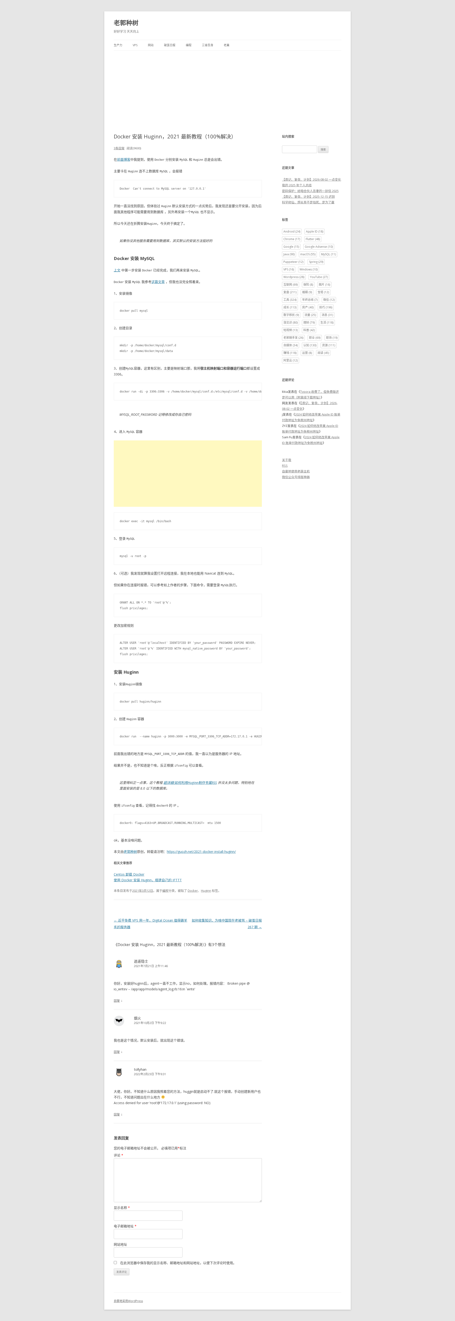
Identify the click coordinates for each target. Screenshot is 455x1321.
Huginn (206, 890)
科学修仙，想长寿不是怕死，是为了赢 (308, 202)
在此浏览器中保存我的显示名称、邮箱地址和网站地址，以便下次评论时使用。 (178, 1263)
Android (291, 231)
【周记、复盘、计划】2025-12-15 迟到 (308, 196)
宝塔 (323, 292)
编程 (188, 45)
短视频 (290, 330)
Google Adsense (319, 247)
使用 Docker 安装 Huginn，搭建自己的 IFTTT (148, 880)
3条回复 (119, 148)
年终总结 (310, 300)
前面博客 (123, 159)
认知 (309, 345)
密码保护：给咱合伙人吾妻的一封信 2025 (310, 191)
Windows (309, 269)
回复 (117, 1000)
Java (289, 254)
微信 (329, 300)
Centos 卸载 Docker (129, 874)
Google (291, 247)
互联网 (290, 285)
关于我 (286, 460)
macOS (307, 254)
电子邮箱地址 (125, 1226)
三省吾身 (207, 45)
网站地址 (120, 1244)
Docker (193, 890)
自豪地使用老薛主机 (296, 471)
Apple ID (314, 231)
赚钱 (289, 353)
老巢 (226, 45)
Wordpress (293, 277)
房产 (308, 307)
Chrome (291, 239)
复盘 (289, 292)
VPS (135, 45)
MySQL (328, 254)
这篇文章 (158, 281)
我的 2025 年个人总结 (297, 185)
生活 (326, 322)
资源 (328, 345)
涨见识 (290, 322)
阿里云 (290, 360)
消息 (327, 315)
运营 (307, 353)
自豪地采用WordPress (128, 1301)
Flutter (313, 239)
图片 (324, 285)
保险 (308, 285)
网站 (151, 45)
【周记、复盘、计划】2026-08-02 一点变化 (311, 179)
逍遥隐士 (141, 961)
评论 (118, 1155)
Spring (316, 262)
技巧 (325, 307)
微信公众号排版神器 (296, 477)
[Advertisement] (227, 86)
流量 (310, 315)
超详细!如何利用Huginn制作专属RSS (190, 782)
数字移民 (291, 315)
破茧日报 (169, 45)
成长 (289, 307)
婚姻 (307, 292)
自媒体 (290, 345)
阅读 (323, 353)
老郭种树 (126, 22)
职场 (331, 338)
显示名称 (122, 1207)
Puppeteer (293, 262)
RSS (285, 465)
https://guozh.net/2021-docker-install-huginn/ (201, 851)
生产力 (118, 45)
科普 (309, 330)
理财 (309, 322)
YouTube (319, 277)
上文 (117, 270)
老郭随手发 (293, 338)
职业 (314, 338)
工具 (289, 300)
